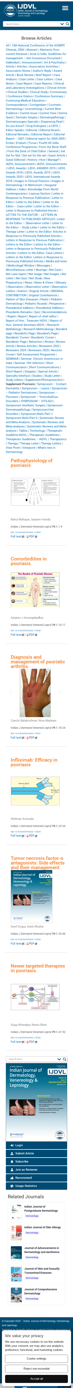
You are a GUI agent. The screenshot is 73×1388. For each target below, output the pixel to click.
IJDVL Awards (16, 168)
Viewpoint (28, 447)
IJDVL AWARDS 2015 (41, 168)
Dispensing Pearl (52, 121)
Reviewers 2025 (38, 350)
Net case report (16, 274)
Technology (37, 430)
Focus (33, 143)
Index (22, 189)
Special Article (47, 371)
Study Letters (14, 380)
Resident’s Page (24, 333)
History (32, 159)
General (53, 151)
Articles (22, 66)
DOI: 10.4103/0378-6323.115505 (26, 532)
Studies (37, 376)
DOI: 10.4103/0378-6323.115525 (26, 832)
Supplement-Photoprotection (44, 380)
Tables (23, 430)
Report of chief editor (43, 316)
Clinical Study (39, 92)
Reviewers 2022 (49, 346)
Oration (22, 291)
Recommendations (54, 312)
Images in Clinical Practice (31, 181)
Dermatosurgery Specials (22, 121)
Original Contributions (43, 295)
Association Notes (18, 71)
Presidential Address (49, 308)
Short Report (14, 371)
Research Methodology (39, 329)
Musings (41, 270)
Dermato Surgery (27, 117)
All (7, 45)
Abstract (31, 49)
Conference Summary (49, 96)
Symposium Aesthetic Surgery (25, 405)
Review (49, 341)
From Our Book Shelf (52, 147)
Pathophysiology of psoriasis (32, 463)
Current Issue (28, 113)
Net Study (35, 278)
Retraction (35, 341)
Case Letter (26, 79)
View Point (13, 447)
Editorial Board (49, 130)
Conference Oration (20, 96)
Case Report (24, 83)
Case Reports (43, 83)
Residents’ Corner (17, 337)
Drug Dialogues (36, 126)
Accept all (36, 1378)
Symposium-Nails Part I (36, 414)
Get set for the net (34, 155)
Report (22, 316)
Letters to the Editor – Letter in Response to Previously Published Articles (34, 249)
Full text (16, 536)
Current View (48, 113)
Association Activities (43, 66)
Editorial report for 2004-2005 (45, 138)
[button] (65, 8)
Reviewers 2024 (16, 350)
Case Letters (45, 79)
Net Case (55, 270)
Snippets (30, 371)
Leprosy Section (39, 193)
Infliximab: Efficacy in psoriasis (34, 762)
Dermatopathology (52, 117)
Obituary (60, 282)
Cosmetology (33, 109)
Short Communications (44, 367)
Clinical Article (56, 88)
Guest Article (56, 155)
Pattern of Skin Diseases (22, 299)
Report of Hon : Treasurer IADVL (27, 320)
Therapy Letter (29, 443)
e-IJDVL (54, 126)
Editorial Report (41, 134)
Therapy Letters (51, 443)
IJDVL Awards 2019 (37, 172)
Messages (43, 265)
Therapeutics (58, 439)
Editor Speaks (15, 130)
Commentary (58, 92)
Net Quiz (21, 278)
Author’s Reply (42, 71)
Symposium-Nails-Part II (21, 418)
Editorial (31, 130)
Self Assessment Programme (36, 354)
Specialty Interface (18, 376)
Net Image (35, 274)
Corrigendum (38, 105)
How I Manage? (49, 159)
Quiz (37, 312)
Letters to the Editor (19, 244)
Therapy (12, 443)
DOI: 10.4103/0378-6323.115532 (26, 1038)
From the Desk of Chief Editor (26, 151)
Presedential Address (19, 308)
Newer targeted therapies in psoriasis (38, 968)
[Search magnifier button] (67, 24)
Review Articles (27, 346)
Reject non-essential (36, 1368)
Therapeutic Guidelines (44, 435)
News (28, 282)
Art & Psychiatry (54, 62)
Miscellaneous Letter (19, 270)
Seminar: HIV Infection (29, 363)
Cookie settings (36, 1358)
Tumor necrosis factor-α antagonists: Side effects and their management (38, 862)
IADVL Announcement (20, 164)
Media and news (56, 261)
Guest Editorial (15, 159)
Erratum (21, 143)
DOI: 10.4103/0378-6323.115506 (26, 631)
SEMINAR (12, 358)
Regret (11, 316)
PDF (32, 536)
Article (10, 66)
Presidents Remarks (19, 312)
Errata (10, 143)
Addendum (13, 62)
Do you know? (15, 126)
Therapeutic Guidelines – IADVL (26, 439)
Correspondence (16, 105)
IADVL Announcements (52, 164)
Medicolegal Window (20, 265)
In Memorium (33, 185)
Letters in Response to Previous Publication (34, 240)
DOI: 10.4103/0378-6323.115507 (26, 733)
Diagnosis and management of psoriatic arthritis (38, 661)
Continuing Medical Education (25, 100)
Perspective (56, 303)
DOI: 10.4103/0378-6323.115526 (26, 939)
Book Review (25, 75)
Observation (15, 287)
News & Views (43, 282)
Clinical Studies (17, 92)
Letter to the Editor (28, 202)
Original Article (38, 291)
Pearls (44, 299)
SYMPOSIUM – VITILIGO (37, 401)
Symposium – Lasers (35, 388)
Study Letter (52, 376)
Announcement (32, 62)
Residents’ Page (16, 341)
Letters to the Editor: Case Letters (40, 253)
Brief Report (43, 75)
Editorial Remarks (17, 134)
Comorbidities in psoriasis (29, 561)
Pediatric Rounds (36, 303)
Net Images (51, 274)
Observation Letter (37, 287)
